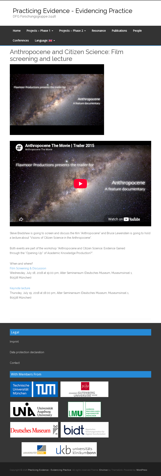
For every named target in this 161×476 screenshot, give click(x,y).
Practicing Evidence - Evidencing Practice (72, 10)
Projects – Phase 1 (39, 30)
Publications (119, 30)
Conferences (21, 40)
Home (17, 30)
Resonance (99, 30)
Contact (15, 362)
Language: (42, 40)
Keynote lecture (20, 288)
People (137, 30)
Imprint (14, 341)
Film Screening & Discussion (28, 268)
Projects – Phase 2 (71, 30)
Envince (103, 470)
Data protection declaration (27, 352)
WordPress (141, 470)
